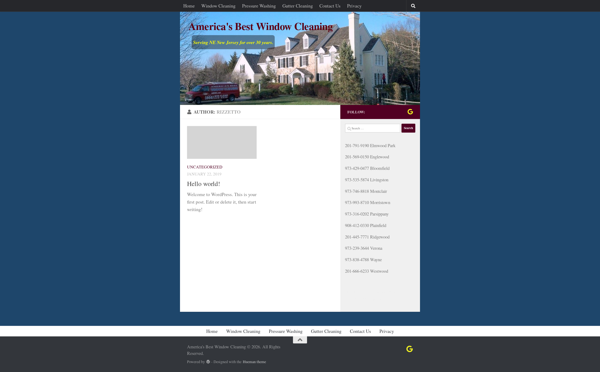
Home (189, 6)
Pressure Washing (259, 6)
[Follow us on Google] (410, 112)
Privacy (354, 6)
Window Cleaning (218, 6)
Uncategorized (204, 167)
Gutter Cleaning (297, 6)
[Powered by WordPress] (208, 362)
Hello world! (203, 183)
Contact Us (330, 6)
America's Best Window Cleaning (260, 27)
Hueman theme (254, 361)
